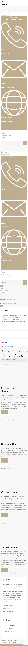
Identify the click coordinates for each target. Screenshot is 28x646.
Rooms (3, 133)
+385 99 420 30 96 (10, 299)
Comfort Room (9, 492)
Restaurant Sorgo (6, 135)
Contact (3, 137)
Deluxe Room (9, 547)
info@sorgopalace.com (7, 87)
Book (4, 411)
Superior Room (10, 444)
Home (2, 131)
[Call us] (0, 297)
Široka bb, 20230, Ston (8, 611)
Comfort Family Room (10, 625)
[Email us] (0, 301)
